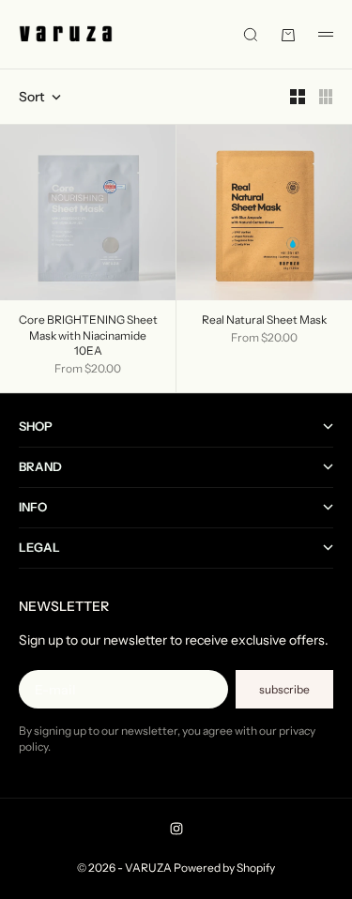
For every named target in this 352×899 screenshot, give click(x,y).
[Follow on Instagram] (176, 828)
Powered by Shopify (224, 868)
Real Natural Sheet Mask (264, 321)
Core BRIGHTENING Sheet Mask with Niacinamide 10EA (88, 336)
